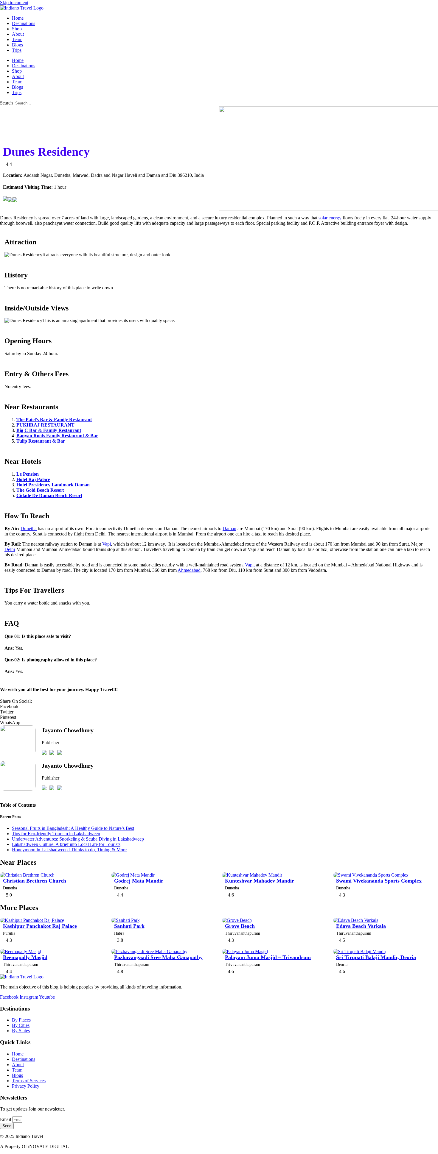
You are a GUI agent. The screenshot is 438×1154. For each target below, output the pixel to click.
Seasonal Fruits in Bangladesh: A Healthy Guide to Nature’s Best (73, 828)
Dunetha (29, 528)
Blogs (17, 44)
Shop (17, 28)
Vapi (106, 543)
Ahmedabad (189, 570)
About (18, 34)
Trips (16, 50)
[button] (219, 706)
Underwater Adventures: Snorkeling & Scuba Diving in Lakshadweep (78, 838)
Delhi (9, 549)
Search (6, 102)
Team (17, 39)
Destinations (23, 23)
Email (6, 1119)
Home (18, 18)
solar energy (330, 217)
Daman (229, 528)
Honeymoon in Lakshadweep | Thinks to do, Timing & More (69, 849)
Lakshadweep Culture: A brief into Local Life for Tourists (66, 844)
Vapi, (250, 564)
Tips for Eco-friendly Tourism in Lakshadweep (56, 833)
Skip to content (14, 2)
